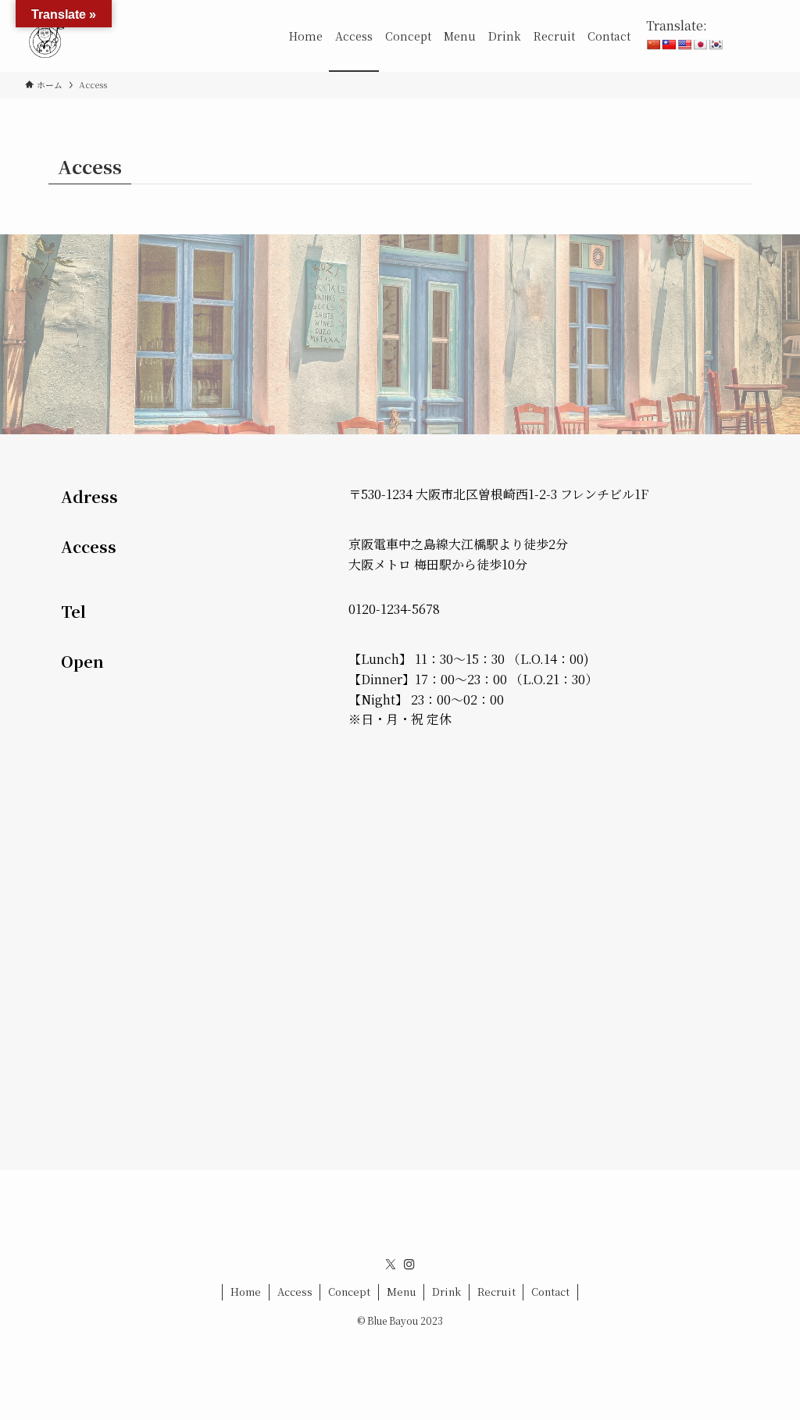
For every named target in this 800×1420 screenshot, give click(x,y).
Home (245, 1291)
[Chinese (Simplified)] (653, 44)
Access (294, 1291)
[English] (684, 44)
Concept (349, 1291)
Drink (446, 1291)
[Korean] (716, 44)
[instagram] (409, 1265)
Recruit (496, 1291)
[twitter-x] (391, 1265)
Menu (401, 1291)
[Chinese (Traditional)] (669, 44)
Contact (550, 1291)
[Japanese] (700, 44)
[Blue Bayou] (45, 35)
